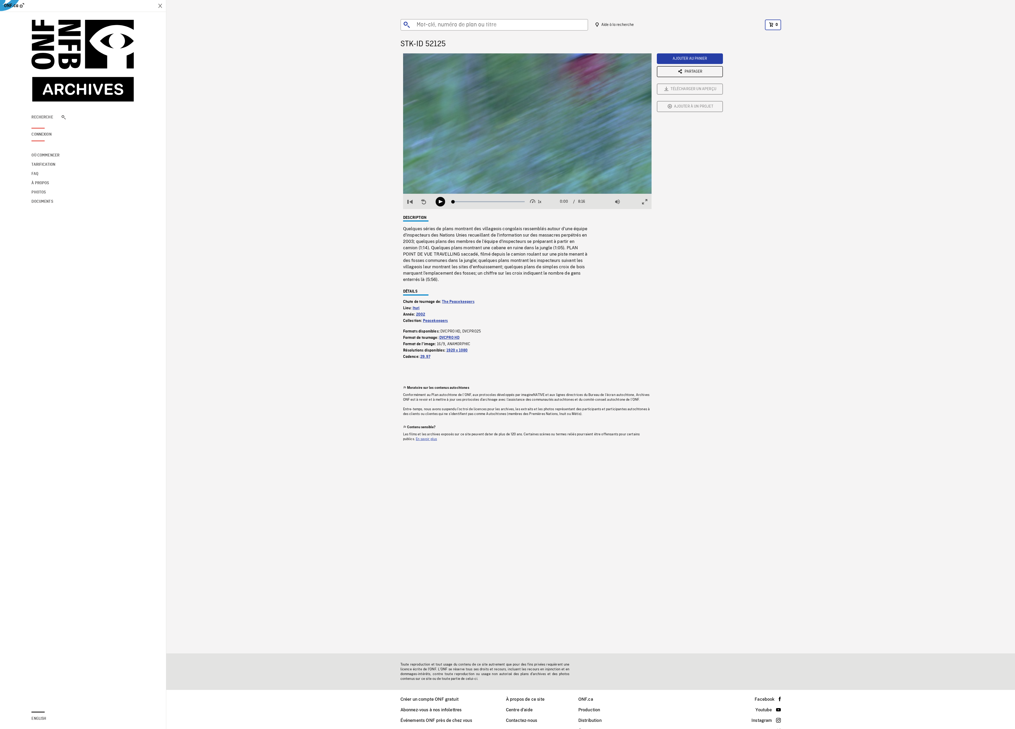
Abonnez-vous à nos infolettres (431, 709)
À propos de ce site (525, 699)
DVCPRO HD (449, 338)
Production (589, 709)
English (38, 719)
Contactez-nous (521, 720)
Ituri (416, 308)
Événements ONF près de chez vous (436, 720)
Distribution (590, 720)
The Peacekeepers (458, 302)
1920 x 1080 (457, 350)
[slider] (489, 201)
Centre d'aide (519, 709)
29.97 (425, 357)
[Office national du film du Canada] (83, 60)
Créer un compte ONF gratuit (429, 699)
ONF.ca (585, 699)
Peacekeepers (435, 321)
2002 (420, 314)
